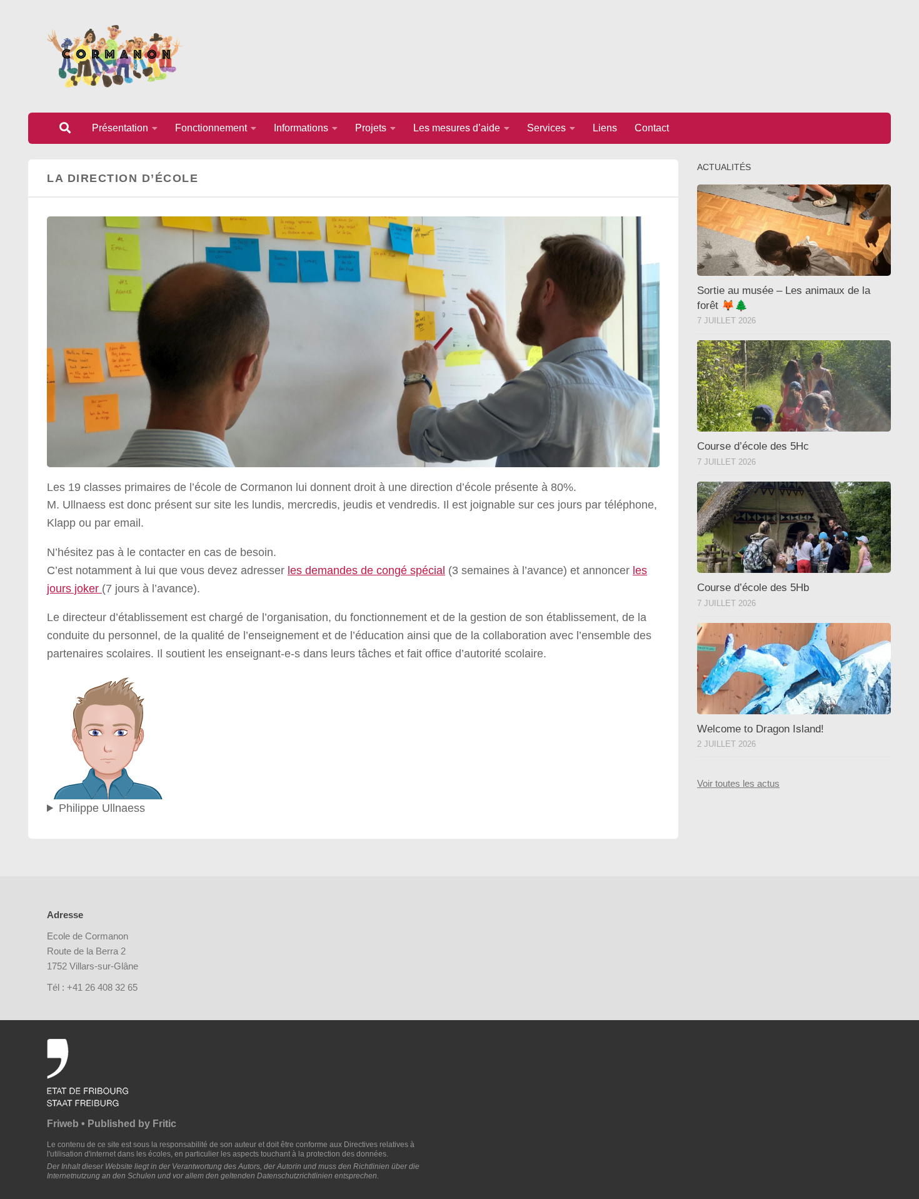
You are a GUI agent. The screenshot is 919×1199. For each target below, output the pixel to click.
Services (546, 128)
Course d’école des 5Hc (753, 446)
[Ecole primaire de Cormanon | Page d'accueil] (115, 56)
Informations (301, 128)
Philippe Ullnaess (102, 808)
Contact (652, 128)
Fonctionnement (211, 128)
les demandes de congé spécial (366, 570)
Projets (370, 128)
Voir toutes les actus (738, 783)
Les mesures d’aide (456, 128)
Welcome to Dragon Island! (760, 729)
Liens (605, 128)
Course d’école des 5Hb (753, 588)
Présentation (120, 128)
